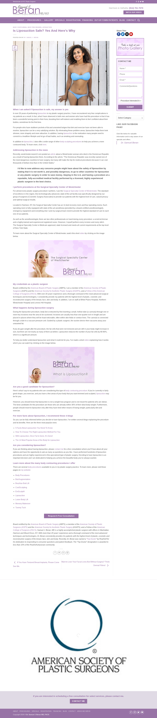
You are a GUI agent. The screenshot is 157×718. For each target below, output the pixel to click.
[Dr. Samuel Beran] (31, 10)
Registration (73, 20)
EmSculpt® (20, 491)
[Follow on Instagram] (138, 2)
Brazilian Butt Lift (22, 483)
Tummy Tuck (20, 508)
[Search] (138, 20)
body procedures (34, 467)
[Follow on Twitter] (140, 2)
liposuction (42, 113)
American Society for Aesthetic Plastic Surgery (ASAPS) (57, 291)
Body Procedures (34, 27)
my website (25, 470)
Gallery (48, 20)
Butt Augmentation (22, 479)
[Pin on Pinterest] (67, 553)
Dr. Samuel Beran (129, 142)
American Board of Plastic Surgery (45, 288)
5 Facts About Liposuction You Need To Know (34, 428)
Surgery (69, 527)
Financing (87, 20)
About (20, 20)
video (82, 233)
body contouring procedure (76, 391)
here (44, 145)
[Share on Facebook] (55, 553)
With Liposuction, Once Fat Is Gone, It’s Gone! (34, 436)
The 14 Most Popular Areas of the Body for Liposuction (37, 440)
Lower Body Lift (21, 499)
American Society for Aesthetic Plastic (50, 527)
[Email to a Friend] (63, 553)
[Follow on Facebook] (136, 2)
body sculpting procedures (71, 142)
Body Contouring (20, 27)
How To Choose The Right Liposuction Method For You (37, 432)
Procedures (34, 20)
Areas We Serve (83, 711)
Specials (60, 20)
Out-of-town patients (106, 20)
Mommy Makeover (22, 504)
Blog (122, 20)
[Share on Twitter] (59, 553)
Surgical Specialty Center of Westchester (80, 191)
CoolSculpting (21, 487)
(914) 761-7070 (136, 8)
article (53, 154)
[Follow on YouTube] (143, 2)
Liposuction (47, 27)
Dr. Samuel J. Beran (31, 37)
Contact (131, 20)
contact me (59, 449)
